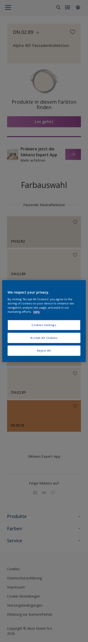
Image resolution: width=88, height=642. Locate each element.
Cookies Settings (44, 325)
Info (36, 312)
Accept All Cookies (43, 338)
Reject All (44, 350)
